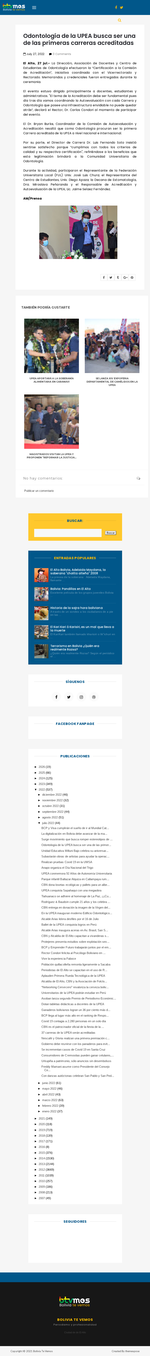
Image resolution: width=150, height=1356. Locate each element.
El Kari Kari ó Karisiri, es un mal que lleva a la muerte (82, 628)
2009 (42, 1186)
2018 (42, 1135)
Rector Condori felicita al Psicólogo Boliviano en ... (73, 953)
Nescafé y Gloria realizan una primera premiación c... (75, 1038)
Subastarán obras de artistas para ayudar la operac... (75, 856)
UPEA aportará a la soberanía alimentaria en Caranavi (51, 380)
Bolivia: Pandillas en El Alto (70, 589)
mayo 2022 (49, 1088)
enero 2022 (49, 1111)
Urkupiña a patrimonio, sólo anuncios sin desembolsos (76, 1061)
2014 (42, 1158)
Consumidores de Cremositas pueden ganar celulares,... (77, 1055)
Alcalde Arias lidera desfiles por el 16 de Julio (70, 919)
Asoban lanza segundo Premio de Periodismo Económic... (78, 998)
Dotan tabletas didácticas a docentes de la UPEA (72, 1004)
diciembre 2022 (52, 794)
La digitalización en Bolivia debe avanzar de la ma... (74, 833)
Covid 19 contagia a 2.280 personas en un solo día (73, 1021)
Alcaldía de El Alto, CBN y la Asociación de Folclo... (74, 981)
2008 (42, 1192)
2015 (42, 1152)
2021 (42, 1118)
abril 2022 (48, 1094)
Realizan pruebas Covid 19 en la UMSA (66, 862)
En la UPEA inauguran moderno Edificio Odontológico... (76, 913)
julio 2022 (48, 823)
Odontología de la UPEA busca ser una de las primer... (76, 845)
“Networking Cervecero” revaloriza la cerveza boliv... (75, 987)
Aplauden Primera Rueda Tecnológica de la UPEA (73, 975)
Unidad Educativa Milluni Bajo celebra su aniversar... (74, 850)
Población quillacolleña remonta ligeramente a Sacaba (75, 964)
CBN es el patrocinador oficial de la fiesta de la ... (72, 1026)
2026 (42, 766)
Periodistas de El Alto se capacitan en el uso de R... (74, 970)
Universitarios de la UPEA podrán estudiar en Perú (73, 992)
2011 (42, 1175)
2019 (42, 1130)
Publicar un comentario (39, 490)
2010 (42, 1181)
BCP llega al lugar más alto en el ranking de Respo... (75, 1015)
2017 (42, 1141)
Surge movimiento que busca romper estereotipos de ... (76, 839)
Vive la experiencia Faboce (58, 958)
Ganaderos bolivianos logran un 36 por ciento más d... (75, 1010)
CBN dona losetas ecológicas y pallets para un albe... (75, 884)
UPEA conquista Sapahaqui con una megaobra (71, 890)
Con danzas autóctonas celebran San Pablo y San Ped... (77, 1075)
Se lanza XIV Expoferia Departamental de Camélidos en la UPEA (112, 381)
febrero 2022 (50, 1105)
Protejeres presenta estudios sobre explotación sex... (75, 941)
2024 (42, 778)
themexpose (132, 1351)
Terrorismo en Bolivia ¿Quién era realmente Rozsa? (74, 647)
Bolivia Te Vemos (43, 1351)
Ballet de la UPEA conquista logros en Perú (68, 924)
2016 (42, 1146)
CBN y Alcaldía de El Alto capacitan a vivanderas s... (75, 935)
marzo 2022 (50, 1100)
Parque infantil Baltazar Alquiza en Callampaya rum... (75, 879)
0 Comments (62, 54)
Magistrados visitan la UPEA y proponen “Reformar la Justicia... (51, 456)
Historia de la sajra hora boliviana (76, 608)
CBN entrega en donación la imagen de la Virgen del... (75, 907)
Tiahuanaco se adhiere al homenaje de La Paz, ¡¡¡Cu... (76, 896)
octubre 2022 (51, 805)
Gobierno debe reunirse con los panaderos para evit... (75, 1044)
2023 (42, 784)
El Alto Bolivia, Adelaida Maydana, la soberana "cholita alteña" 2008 (78, 571)
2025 (42, 772)
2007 (42, 1198)
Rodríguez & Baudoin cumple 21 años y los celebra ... (75, 901)
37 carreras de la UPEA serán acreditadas (68, 1032)
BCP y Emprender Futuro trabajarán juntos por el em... (76, 947)
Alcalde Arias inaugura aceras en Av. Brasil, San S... (74, 930)
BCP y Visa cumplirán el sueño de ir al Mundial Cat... (75, 828)
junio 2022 (49, 1083)
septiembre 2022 (53, 811)
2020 (42, 1124)
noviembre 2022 (52, 800)
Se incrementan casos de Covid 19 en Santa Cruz (73, 1049)
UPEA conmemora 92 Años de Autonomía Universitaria (76, 873)
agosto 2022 (50, 817)
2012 (42, 1169)
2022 (42, 789)
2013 (42, 1164)
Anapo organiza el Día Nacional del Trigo (67, 867)
